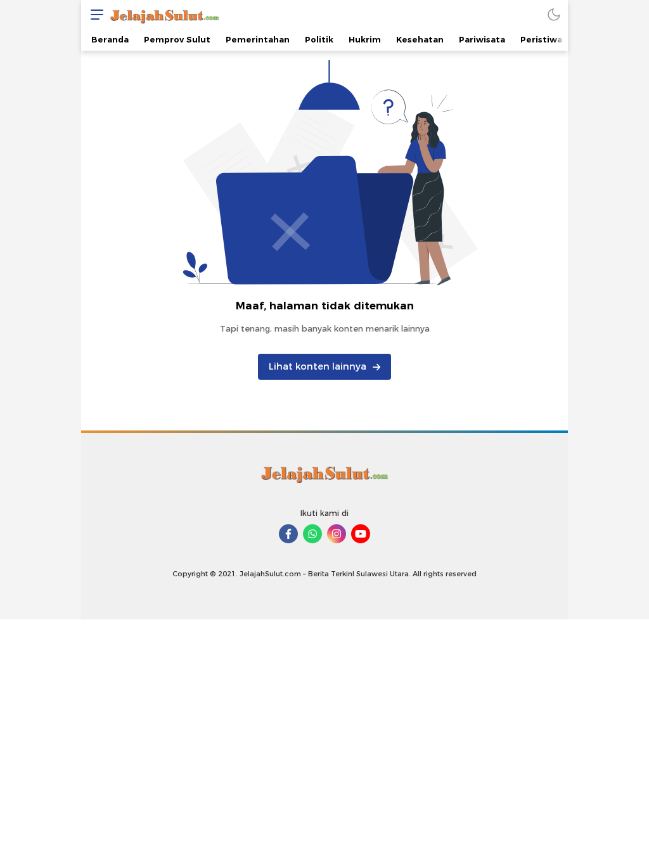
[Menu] (93, 14)
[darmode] (554, 14)
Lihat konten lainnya (317, 366)
